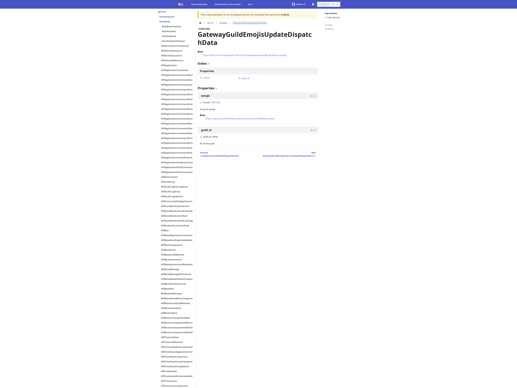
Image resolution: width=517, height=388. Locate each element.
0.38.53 (285, 14)
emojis (206, 77)
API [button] (249, 4)
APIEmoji (215, 102)
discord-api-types (199, 4)
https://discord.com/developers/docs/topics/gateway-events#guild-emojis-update (245, 55)
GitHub (299, 4)
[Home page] (200, 23)
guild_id (245, 78)
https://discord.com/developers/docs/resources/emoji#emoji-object (240, 118)
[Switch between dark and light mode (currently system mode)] (313, 4)
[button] (175, 12)
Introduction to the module (228, 4)
